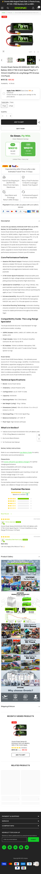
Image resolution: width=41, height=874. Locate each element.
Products (9, 12)
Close (39, 2)
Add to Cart (20, 755)
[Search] (8, 8)
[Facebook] (4, 847)
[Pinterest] (15, 847)
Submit (33, 839)
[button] (34, 52)
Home (3, 12)
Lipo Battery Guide (26, 452)
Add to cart (19, 122)
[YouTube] (27, 847)
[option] (20, 34)
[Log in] (33, 8)
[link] (10, 798)
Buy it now (21, 129)
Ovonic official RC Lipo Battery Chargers (17, 462)
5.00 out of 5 (25, 492)
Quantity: (4, 112)
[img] (5, 519)
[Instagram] (10, 847)
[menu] (2, 8)
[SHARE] (38, 122)
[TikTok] (21, 847)
